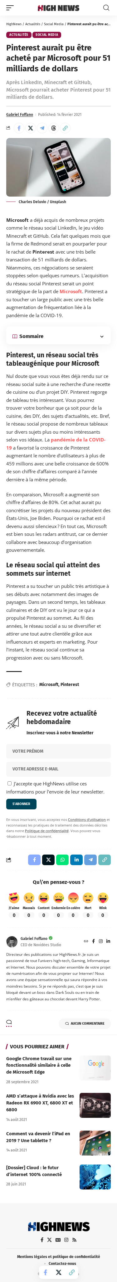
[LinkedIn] (108, 942)
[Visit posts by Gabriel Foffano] (11, 941)
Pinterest (70, 684)
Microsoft (71, 291)
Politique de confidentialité (47, 831)
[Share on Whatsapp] (62, 860)
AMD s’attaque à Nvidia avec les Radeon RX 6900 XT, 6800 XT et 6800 (40, 1103)
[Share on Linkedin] (76, 860)
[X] (49, 1240)
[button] (11, 7)
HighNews (14, 24)
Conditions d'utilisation (87, 819)
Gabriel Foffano (19, 114)
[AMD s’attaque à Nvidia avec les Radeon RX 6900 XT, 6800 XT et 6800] (95, 1105)
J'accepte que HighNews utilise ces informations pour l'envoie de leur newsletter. (55, 787)
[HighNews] (59, 8)
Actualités (32, 24)
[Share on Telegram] (42, 128)
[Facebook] (93, 942)
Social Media (54, 24)
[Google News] (58, 1240)
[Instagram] (100, 942)
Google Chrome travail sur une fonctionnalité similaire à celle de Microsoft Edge (38, 1065)
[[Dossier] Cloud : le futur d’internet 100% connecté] (95, 1177)
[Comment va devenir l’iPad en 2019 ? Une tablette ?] (95, 1143)
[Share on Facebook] (19, 128)
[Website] (86, 942)
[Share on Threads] (53, 128)
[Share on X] (30, 128)
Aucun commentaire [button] (88, 1024)
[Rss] (74, 1240)
